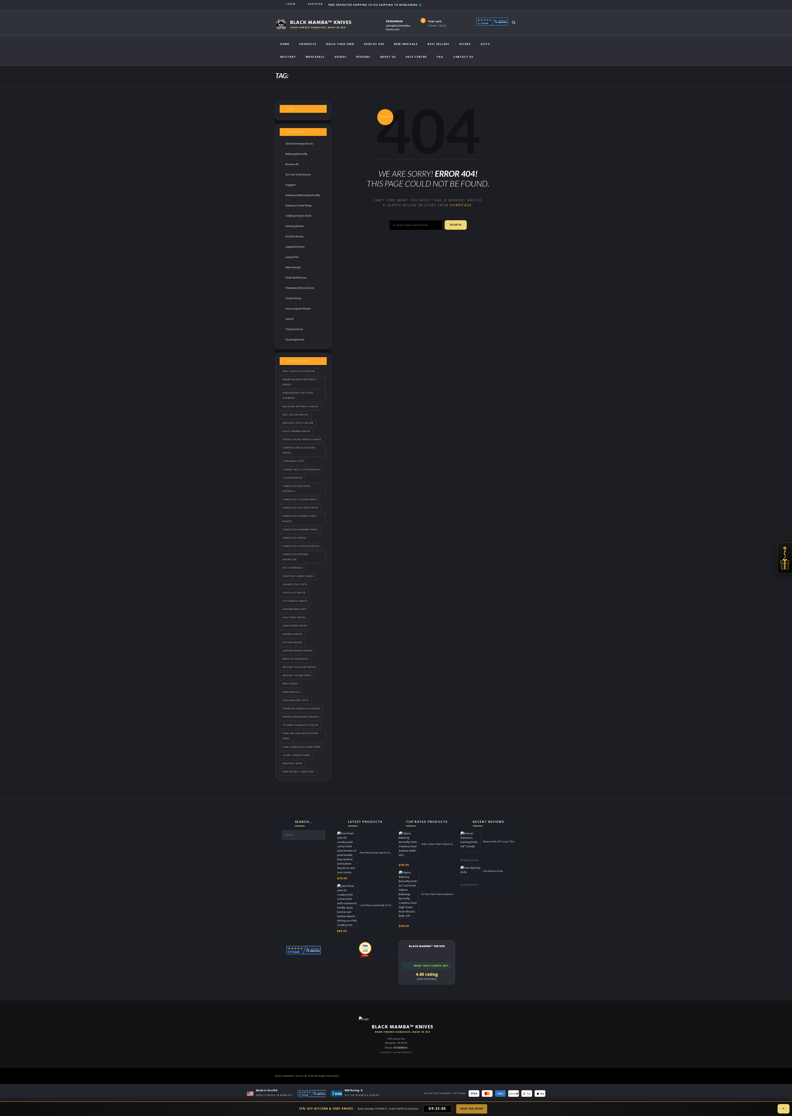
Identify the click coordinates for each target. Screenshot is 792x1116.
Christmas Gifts (293, 461)
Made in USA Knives (296, 659)
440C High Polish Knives (299, 371)
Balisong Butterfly (296, 154)
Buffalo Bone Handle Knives (302, 440)
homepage (461, 205)
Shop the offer (471, 1109)
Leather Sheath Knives (298, 651)
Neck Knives (291, 684)
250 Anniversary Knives (299, 143)
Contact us (463, 57)
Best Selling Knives (296, 415)
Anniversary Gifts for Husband (298, 395)
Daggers (290, 185)
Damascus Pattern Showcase (295, 557)
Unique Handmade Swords (301, 717)
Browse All (291, 164)
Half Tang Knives (294, 618)
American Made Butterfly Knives (300, 382)
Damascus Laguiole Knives (301, 546)
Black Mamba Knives (296, 431)
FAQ (440, 57)
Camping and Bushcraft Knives (299, 450)
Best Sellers (438, 44)
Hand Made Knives (295, 626)
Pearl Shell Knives (295, 277)
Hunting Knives (294, 226)
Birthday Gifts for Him (298, 423)
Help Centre (416, 57)
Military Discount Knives (300, 667)
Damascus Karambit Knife (300, 530)
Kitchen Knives (292, 642)
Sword (289, 319)
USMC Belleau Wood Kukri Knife (300, 736)
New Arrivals (406, 44)
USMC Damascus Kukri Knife (302, 747)
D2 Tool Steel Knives (298, 174)
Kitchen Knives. (294, 236)
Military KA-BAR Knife (297, 675)
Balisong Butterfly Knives (300, 407)
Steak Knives (293, 298)
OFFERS (465, 44)
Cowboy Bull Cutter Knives (301, 470)
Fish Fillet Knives (294, 593)
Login (291, 4)
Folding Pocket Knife (298, 216)
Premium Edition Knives (299, 288)
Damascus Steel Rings (298, 205)
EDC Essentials (293, 568)
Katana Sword (293, 634)
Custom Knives (293, 478)
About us (388, 57)
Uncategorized (294, 339)
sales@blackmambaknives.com (398, 28)
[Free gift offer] (785, 558)
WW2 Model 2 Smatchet (298, 772)
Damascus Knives (294, 538)
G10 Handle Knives (295, 601)
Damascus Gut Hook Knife (300, 508)
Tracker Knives (294, 329)
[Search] (514, 23)
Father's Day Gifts (295, 585)
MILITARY (288, 57)
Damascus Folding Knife (299, 500)
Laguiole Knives (294, 247)
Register (315, 4)
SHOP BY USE (374, 44)
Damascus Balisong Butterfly (302, 195)
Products (307, 44)
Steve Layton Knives (298, 308)
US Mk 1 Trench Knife (296, 755)
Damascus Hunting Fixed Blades (299, 518)
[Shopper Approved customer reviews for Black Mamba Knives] (311, 1093)
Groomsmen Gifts (295, 609)
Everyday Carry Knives (298, 576)
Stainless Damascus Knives (301, 709)
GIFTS (485, 44)
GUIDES (340, 57)
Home (284, 44)
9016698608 (394, 21)
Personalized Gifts (296, 700)
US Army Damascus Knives (300, 725)
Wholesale (315, 57)
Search (456, 225)
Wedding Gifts (292, 764)
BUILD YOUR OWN (340, 44)
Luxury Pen (292, 257)
